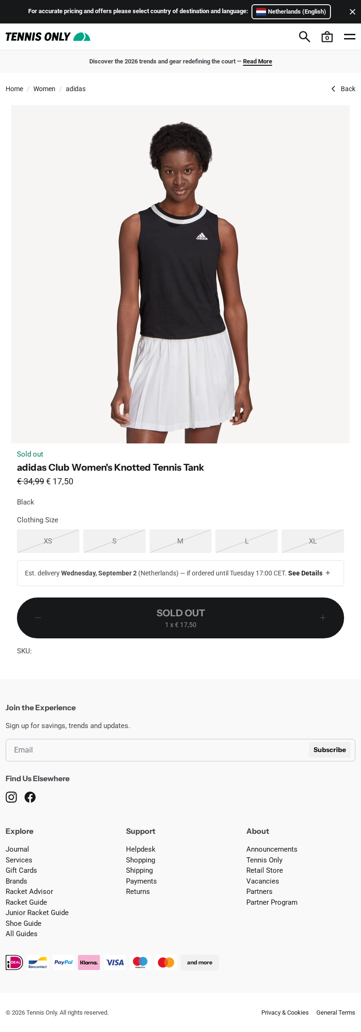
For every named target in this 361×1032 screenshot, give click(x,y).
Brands (16, 881)
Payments (141, 881)
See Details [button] (305, 573)
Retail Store (264, 870)
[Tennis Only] (48, 36)
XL (326, 540)
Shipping (139, 870)
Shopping (140, 860)
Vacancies (262, 881)
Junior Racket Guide (37, 912)
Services (19, 860)
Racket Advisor (29, 891)
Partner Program (272, 902)
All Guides (22, 934)
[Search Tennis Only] (304, 36)
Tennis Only (264, 860)
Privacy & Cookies (285, 1012)
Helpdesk (141, 849)
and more (199, 962)
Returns (138, 891)
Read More (257, 61)
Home (14, 89)
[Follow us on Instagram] (11, 797)
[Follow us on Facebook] (30, 797)
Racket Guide (26, 902)
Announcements (272, 849)
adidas (76, 89)
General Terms (335, 1012)
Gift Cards (21, 870)
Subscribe (330, 749)
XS (61, 540)
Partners (259, 891)
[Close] (350, 11)
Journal (17, 849)
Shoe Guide (23, 923)
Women (44, 89)
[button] (327, 36)
